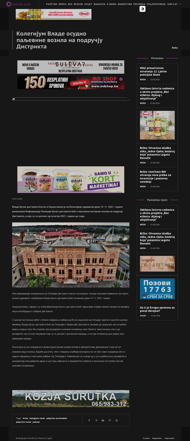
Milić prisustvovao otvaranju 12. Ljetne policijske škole (153, 71)
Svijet (143, 316)
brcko (25, 418)
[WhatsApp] (116, 420)
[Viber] (110, 420)
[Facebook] (89, 420)
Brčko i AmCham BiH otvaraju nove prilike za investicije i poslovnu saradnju (155, 177)
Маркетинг (157, 438)
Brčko (175, 47)
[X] (96, 420)
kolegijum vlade (37, 418)
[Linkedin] (103, 420)
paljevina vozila (23, 422)
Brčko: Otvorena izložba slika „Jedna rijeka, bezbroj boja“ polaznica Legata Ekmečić (157, 153)
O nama (146, 438)
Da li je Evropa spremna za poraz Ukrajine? (157, 309)
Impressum (169, 438)
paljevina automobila (56, 418)
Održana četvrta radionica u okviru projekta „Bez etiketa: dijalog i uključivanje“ (157, 93)
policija (36, 422)
